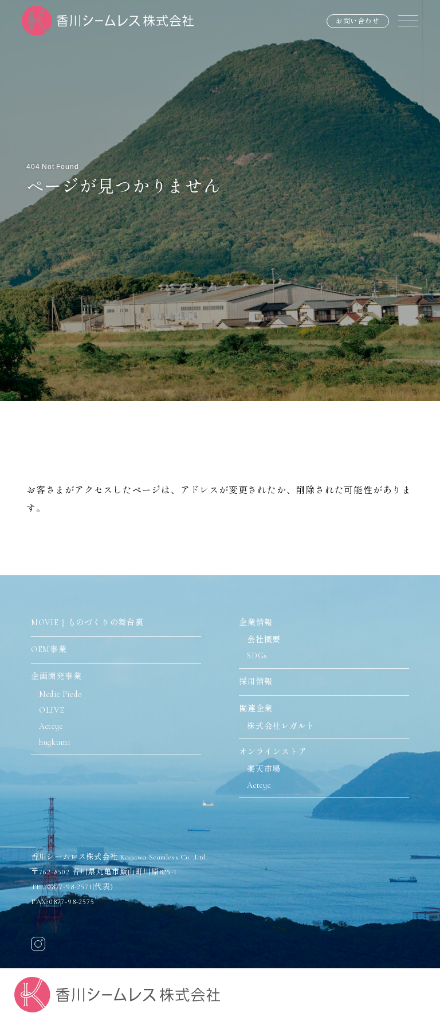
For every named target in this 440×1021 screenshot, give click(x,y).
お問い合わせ (358, 21)
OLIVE (52, 710)
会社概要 (264, 640)
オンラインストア (273, 752)
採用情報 (256, 681)
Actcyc (51, 726)
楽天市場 (264, 769)
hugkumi (54, 742)
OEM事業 (49, 649)
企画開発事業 (56, 676)
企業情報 (256, 622)
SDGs (257, 656)
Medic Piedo (60, 694)
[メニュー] (408, 20)
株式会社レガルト (281, 726)
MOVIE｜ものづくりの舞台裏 (87, 622)
